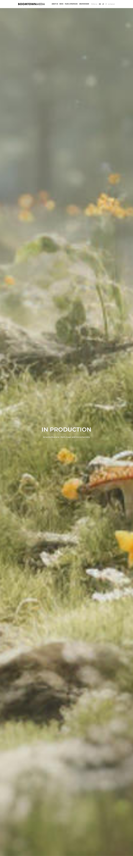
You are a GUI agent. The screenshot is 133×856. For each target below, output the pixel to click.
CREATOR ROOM (84, 4)
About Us (55, 4)
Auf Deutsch (111, 4)
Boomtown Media (31, 4)
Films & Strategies (71, 4)
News (61, 4)
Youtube (100, 4)
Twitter (103, 4)
